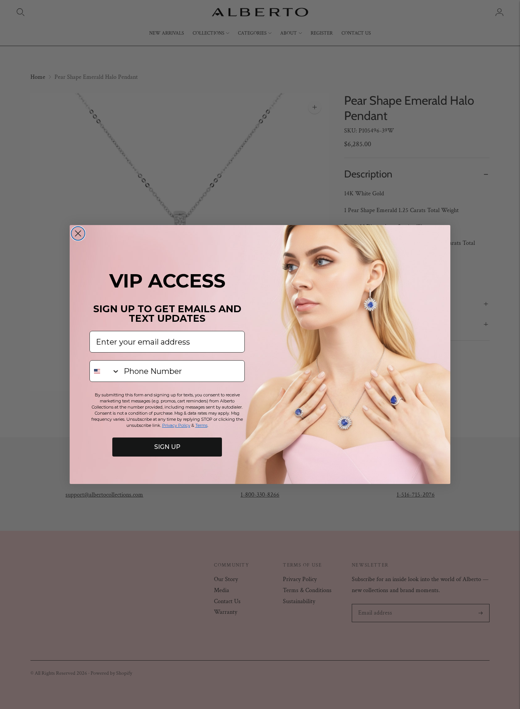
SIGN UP (167, 446)
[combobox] (105, 371)
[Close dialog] (78, 233)
